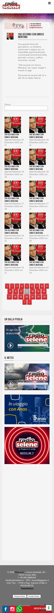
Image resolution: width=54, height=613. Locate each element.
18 (15, 296)
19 (21, 296)
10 (10, 291)
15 (38, 291)
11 (15, 291)
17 (9, 296)
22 (38, 296)
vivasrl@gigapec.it (40, 580)
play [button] (11, 346)
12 (21, 291)
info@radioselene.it (14, 580)
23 (44, 296)
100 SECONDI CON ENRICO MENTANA (11, 136)
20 (27, 296)
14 (32, 291)
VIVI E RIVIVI (44, 610)
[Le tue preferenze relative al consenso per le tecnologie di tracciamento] (49, 608)
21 (32, 296)
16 (44, 291)
